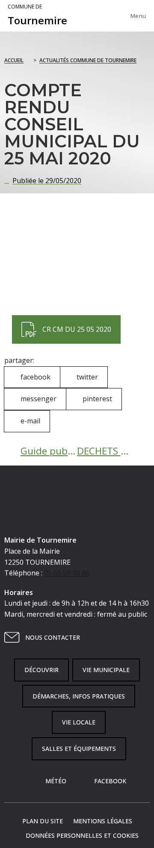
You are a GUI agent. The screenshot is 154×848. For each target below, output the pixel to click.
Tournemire (37, 15)
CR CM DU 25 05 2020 (66, 324)
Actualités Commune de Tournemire (87, 60)
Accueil (14, 60)
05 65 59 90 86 (66, 573)
